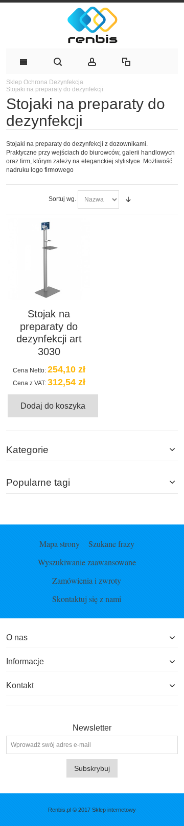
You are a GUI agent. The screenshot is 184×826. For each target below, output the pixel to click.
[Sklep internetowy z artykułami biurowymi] (92, 25)
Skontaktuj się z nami (86, 598)
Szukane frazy (111, 543)
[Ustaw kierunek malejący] (128, 199)
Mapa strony (59, 543)
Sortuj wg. (62, 199)
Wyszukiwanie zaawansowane (87, 562)
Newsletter (92, 728)
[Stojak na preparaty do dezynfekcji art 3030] (49, 259)
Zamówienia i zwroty (86, 580)
